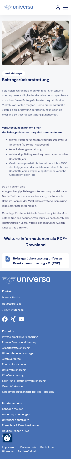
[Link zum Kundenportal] (55, 7)
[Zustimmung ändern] (7, 438)
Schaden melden (12, 409)
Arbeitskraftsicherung (16, 348)
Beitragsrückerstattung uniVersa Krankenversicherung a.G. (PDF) (37, 260)
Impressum (9, 447)
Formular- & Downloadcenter (20, 425)
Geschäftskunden (13, 386)
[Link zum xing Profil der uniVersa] (13, 319)
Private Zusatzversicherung (19, 342)
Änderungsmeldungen (16, 414)
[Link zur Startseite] (18, 7)
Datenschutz (28, 447)
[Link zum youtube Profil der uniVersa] (21, 319)
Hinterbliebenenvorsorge (17, 353)
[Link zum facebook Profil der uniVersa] (5, 319)
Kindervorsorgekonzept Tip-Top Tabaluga (28, 392)
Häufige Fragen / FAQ (15, 431)
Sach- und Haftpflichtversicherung (24, 381)
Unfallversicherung (14, 370)
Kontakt (7, 436)
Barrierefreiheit (27, 451)
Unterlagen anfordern (15, 420)
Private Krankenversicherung (20, 337)
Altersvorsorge (11, 359)
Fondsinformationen (14, 364)
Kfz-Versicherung (13, 375)
